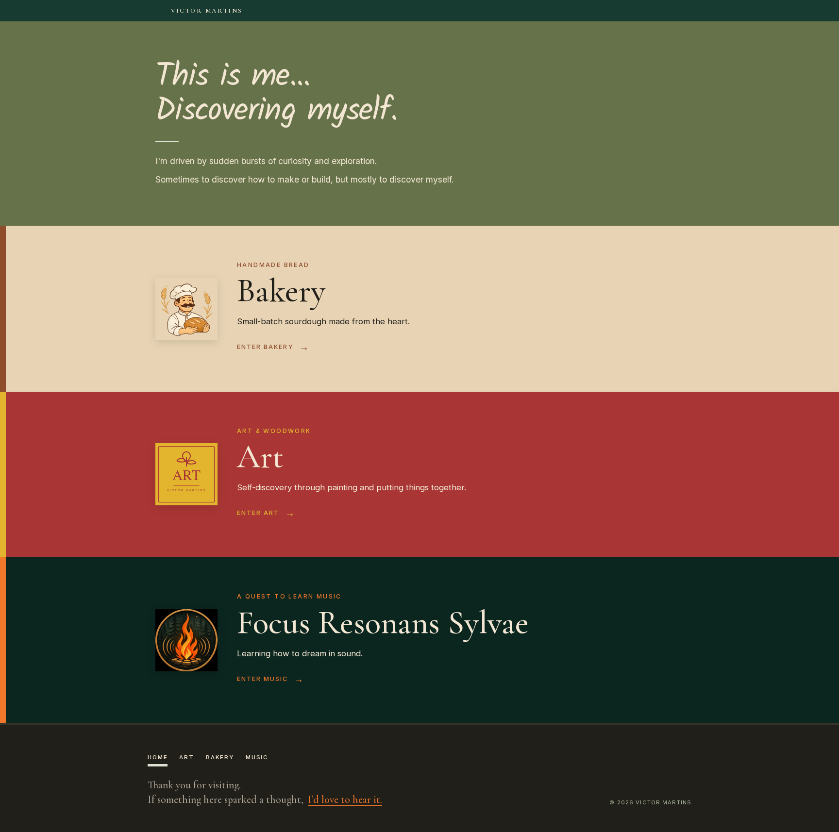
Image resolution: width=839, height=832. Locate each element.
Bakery (220, 757)
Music (257, 757)
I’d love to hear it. (345, 800)
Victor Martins (207, 11)
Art (186, 757)
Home (158, 757)
